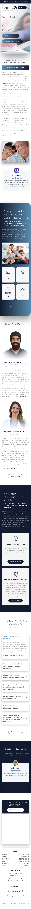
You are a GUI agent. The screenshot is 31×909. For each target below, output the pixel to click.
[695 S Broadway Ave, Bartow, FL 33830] (5, 2)
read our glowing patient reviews (13, 655)
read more (23, 396)
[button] (28, 7)
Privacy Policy (25, 903)
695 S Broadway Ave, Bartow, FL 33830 (17, 1)
